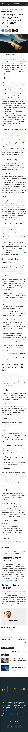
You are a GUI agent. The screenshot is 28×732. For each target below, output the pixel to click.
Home (2, 8)
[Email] (13, 30)
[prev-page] (2, 673)
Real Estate (7, 8)
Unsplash (13, 54)
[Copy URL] (16, 30)
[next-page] (5, 673)
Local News (13, 8)
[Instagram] (8, 726)
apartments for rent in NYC (11, 714)
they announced (19, 300)
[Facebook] (2, 30)
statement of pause (14, 324)
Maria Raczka (7, 26)
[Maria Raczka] (2, 27)
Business (3, 662)
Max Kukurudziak (7, 54)
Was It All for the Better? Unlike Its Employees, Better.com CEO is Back (18, 667)
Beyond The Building (4, 655)
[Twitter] (6, 30)
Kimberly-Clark (7, 357)
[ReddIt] (9, 30)
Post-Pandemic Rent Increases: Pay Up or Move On (6, 639)
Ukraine (13, 627)
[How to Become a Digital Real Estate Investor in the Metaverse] (5, 660)
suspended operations (9, 308)
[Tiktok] (12, 726)
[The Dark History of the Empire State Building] (5, 653)
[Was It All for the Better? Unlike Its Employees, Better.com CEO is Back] (5, 668)
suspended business (8, 320)
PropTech (3, 669)
